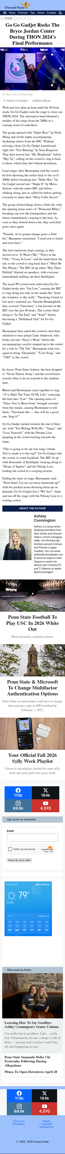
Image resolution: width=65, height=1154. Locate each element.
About (41, 12)
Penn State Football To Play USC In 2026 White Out (32, 623)
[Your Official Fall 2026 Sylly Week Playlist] (32, 749)
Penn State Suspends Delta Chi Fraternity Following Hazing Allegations (27, 1061)
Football (51, 12)
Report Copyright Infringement (46, 1124)
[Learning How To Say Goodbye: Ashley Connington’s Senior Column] (32, 1019)
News (12, 12)
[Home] (17, 8)
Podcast (22, 12)
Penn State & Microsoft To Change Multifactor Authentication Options (32, 687)
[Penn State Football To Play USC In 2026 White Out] (32, 610)
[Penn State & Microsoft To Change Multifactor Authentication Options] (32, 675)
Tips (32, 12)
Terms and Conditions (19, 1122)
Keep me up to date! (19, 860)
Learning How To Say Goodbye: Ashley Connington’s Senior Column (32, 1024)
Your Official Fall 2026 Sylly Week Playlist (32, 758)
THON (8, 18)
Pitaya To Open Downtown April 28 (31, 1071)
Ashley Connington (17, 100)
